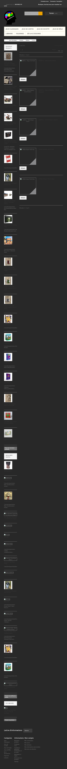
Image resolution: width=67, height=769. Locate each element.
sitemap (16, 761)
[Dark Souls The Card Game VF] (8, 135)
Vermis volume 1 (8, 575)
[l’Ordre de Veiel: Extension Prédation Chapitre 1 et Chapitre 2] (8, 56)
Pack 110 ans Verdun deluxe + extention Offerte (9, 202)
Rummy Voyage (8, 164)
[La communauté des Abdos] (10, 684)
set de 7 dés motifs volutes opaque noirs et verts (10, 288)
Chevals (6, 537)
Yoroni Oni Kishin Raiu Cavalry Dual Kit (10, 123)
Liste (62, 50)
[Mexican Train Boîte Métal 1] (10, 559)
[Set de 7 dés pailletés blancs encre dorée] (8, 398)
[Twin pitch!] (8, 377)
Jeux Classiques (12, 29)
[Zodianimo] (8, 337)
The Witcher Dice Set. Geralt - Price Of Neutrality (10, 711)
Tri (20, 49)
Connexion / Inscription (56, 1)
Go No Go (7, 363)
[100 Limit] (7, 599)
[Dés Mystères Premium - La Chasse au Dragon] (10, 514)
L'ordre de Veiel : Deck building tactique (10, 632)
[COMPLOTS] (8, 478)
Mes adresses (28, 745)
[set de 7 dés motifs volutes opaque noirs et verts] (8, 281)
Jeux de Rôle (58, 29)
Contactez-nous (45, 1)
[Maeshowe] (8, 219)
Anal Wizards (7, 528)
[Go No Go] (8, 357)
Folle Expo (7, 324)
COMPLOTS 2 (8, 501)
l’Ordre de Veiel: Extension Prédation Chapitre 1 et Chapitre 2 (10, 63)
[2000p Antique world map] (27, 156)
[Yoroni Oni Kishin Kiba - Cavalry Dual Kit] (8, 99)
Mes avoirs (27, 742)
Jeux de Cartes (28, 29)
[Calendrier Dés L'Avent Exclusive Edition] (8, 416)
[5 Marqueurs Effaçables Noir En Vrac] (8, 177)
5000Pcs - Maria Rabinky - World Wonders (49, 91)
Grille (59, 50)
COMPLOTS (7, 480)
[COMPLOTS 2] (8, 495)
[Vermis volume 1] (8, 572)
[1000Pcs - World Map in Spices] (27, 126)
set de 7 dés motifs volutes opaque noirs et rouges (10, 269)
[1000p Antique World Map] (27, 185)
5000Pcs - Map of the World (47, 60)
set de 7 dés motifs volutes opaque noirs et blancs (10, 307)
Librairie (9, 34)
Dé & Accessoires (34, 34)
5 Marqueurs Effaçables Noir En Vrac (10, 183)
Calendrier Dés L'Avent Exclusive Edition (10, 422)
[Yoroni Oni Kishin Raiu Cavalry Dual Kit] (8, 117)
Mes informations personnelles (32, 747)
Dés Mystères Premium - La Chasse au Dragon (10, 518)
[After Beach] (8, 240)
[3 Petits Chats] (8, 544)
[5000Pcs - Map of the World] (27, 67)
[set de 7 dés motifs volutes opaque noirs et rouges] (8, 262)
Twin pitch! (7, 382)
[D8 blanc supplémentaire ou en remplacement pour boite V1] (8, 80)
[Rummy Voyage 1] (8, 159)
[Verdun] (8, 195)
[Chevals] (6, 535)
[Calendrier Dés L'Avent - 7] (8, 433)
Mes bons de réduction (30, 749)
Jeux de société (43, 29)
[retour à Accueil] (5, 40)
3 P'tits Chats (7, 546)
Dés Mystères (8, 471)
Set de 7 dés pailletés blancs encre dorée (9, 404)
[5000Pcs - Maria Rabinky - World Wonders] (27, 97)
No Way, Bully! (8, 616)
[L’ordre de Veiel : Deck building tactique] (10, 628)
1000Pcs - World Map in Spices (48, 120)
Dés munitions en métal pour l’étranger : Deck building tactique (10, 88)
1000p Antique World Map (46, 179)
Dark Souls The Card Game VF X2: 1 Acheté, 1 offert (10, 142)
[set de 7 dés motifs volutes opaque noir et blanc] (8, 300)
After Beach (7, 246)
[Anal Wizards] (8, 525)
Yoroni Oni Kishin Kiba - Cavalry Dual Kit (10, 106)
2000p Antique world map (46, 149)
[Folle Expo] (8, 319)
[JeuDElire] (13, 18)
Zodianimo (7, 343)
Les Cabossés (10, 703)
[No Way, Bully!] (8, 614)
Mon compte (29, 738)
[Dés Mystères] (8, 465)
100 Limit (6, 601)
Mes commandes (29, 740)
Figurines (20, 34)
